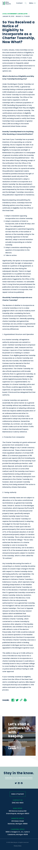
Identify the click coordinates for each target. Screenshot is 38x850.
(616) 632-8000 (17, 803)
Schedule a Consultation (17, 741)
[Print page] (25, 700)
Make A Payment (17, 794)
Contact (19, 3)
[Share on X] (17, 700)
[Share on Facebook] (13, 700)
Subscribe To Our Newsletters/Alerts (19, 778)
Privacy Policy (17, 846)
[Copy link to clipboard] (21, 700)
